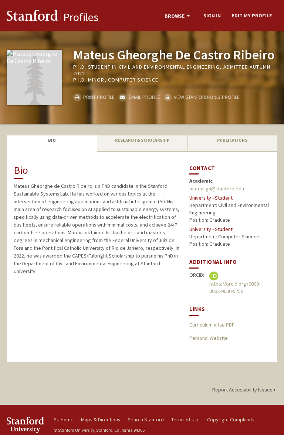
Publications (232, 140)
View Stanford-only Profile (206, 97)
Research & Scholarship (142, 140)
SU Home (64, 419)
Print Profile (98, 97)
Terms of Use (185, 419)
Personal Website (208, 338)
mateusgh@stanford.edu (216, 188)
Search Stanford (146, 419)
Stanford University (26, 425)
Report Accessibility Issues (243, 389)
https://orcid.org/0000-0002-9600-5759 (234, 287)
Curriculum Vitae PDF (211, 324)
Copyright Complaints (230, 419)
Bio (52, 140)
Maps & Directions (100, 419)
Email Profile (144, 97)
